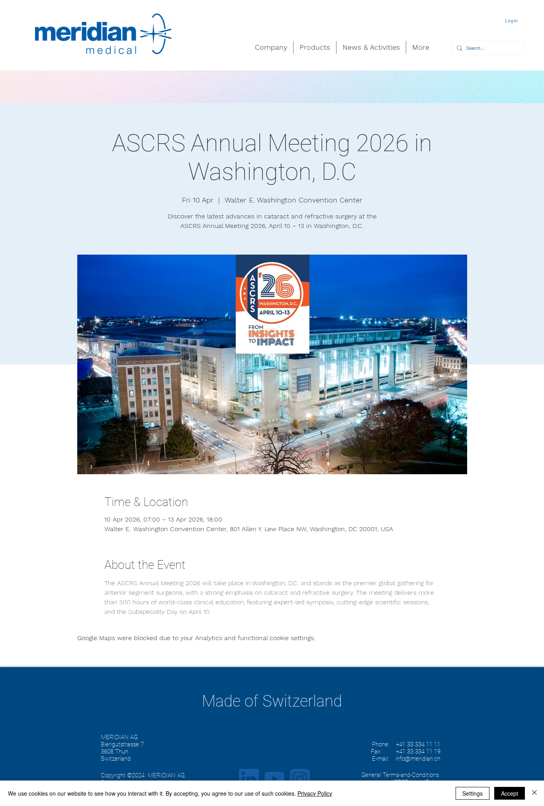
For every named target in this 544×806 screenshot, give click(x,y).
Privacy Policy (314, 793)
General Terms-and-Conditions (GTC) (400, 778)
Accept (509, 793)
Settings (472, 793)
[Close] (534, 793)
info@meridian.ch (417, 758)
